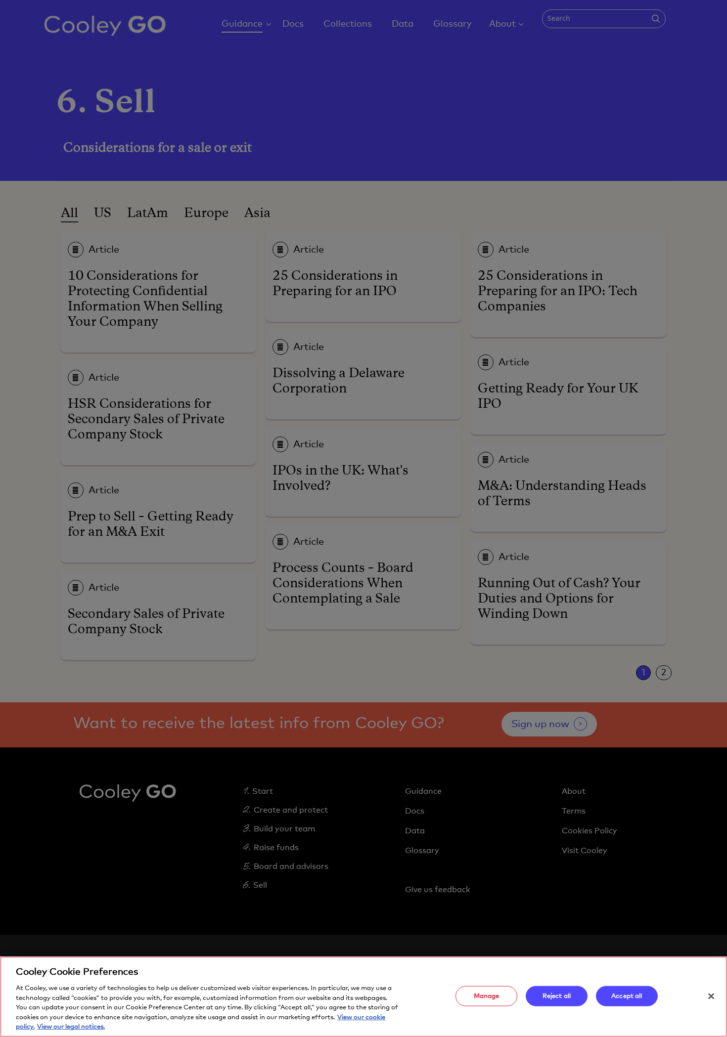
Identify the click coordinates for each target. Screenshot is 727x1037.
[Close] (711, 996)
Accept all (626, 996)
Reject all (557, 996)
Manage (487, 996)
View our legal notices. (71, 1027)
